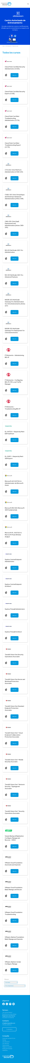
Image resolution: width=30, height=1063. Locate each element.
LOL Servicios (5, 1043)
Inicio (3, 46)
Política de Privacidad (7, 1048)
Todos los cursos (15, 46)
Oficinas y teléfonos (6, 1025)
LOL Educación (8, 46)
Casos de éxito (5, 1045)
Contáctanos (9, 1029)
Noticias (4, 1040)
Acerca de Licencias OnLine (8, 1038)
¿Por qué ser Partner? (7, 1012)
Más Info (14, 75)
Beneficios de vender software (9, 1014)
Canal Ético (5, 1050)
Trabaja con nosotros (7, 1047)
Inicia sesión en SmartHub (8, 1017)
